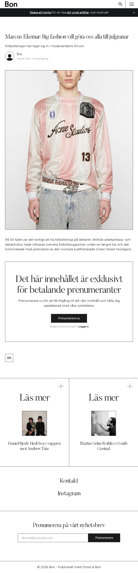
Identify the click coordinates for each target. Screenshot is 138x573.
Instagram (69, 494)
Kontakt (69, 481)
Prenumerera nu (69, 318)
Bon (19, 54)
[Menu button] (131, 4)
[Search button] (120, 4)
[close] (134, 12)
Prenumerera (104, 538)
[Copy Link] (9, 358)
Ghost (86, 567)
